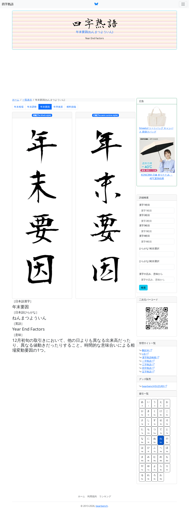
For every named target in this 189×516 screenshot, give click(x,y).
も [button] (167, 458)
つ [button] (154, 431)
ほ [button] (167, 449)
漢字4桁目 (144, 235)
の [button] (167, 440)
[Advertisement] (94, 73)
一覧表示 (27, 99)
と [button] (167, 431)
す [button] (154, 422)
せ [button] (161, 422)
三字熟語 (147, 364)
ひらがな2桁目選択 (149, 261)
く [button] (154, 412)
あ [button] (142, 403)
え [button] (161, 403)
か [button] (142, 412)
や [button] (142, 467)
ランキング (105, 496)
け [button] (161, 412)
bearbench (102, 506)
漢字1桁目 (144, 204)
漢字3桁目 (144, 225)
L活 (144, 354)
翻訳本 (146, 350)
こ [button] (167, 412)
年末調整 (32, 106)
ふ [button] (154, 449)
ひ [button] (148, 449)
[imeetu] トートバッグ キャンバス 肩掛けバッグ (156, 130)
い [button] (148, 403)
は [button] (142, 449)
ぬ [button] (154, 440)
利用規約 (92, 496)
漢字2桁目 (144, 215)
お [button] (167, 403)
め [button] (161, 458)
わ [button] (161, 476)
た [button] (142, 431)
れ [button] (148, 476)
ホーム (15, 99)
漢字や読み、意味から (151, 273)
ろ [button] (154, 476)
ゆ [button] (148, 467)
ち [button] (148, 431)
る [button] (142, 476)
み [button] (148, 458)
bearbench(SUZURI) (153, 386)
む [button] (154, 458)
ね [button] (161, 440)
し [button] (148, 422)
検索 (143, 287)
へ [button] (161, 449)
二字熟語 (147, 361)
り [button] (167, 467)
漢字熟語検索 (149, 357)
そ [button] (167, 422)
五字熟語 (147, 371)
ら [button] (161, 467)
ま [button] (142, 458)
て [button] (161, 431)
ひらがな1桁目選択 (149, 248)
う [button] (154, 403)
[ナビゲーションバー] (183, 4)
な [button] (142, 440)
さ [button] (142, 422)
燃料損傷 (71, 106)
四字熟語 (8, 4)
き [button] (148, 412)
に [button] (148, 440)
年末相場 (18, 106)
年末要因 (45, 106)
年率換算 (58, 106)
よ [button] (154, 467)
